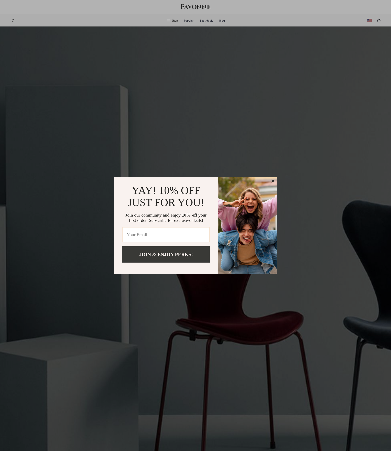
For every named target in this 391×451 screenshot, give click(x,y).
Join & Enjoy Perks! (166, 254)
